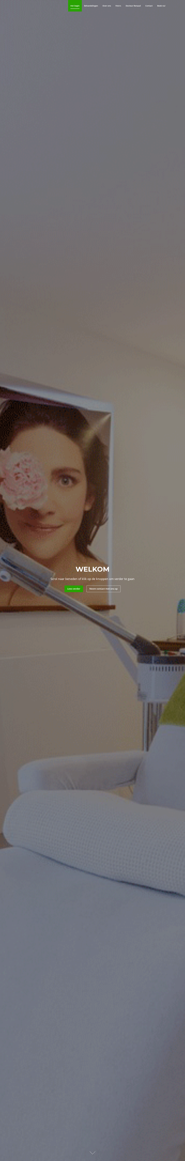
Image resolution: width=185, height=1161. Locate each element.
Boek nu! (161, 5)
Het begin (74, 5)
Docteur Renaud (133, 5)
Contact (149, 5)
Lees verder (73, 588)
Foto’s (118, 5)
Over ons (107, 5)
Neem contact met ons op (103, 588)
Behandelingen (91, 5)
